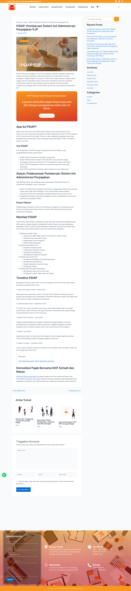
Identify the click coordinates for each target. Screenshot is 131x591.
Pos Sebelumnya (18, 390)
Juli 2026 (90, 72)
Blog (92, 7)
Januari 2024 (91, 78)
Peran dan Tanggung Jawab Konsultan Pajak (24, 421)
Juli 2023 (90, 88)
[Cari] (116, 19)
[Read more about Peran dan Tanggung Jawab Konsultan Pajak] (25, 410)
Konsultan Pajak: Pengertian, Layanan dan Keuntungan (46, 422)
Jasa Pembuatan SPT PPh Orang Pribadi (68, 423)
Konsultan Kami (57, 7)
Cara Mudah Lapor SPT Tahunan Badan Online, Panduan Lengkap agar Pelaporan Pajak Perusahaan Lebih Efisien (102, 54)
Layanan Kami (43, 7)
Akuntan (89, 97)
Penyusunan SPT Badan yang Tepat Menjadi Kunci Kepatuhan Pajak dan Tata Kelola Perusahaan (101, 39)
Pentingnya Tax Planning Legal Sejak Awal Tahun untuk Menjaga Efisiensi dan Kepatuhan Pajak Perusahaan (102, 46)
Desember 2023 (92, 82)
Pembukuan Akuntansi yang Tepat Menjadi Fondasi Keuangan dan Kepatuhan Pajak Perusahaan (101, 31)
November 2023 (92, 85)
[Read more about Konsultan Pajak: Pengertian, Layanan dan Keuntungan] (46, 411)
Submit (10, 579)
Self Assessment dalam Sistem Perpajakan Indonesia (36, 361)
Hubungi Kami (83, 7)
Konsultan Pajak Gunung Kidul (26, 376)
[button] (119, 7)
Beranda (33, 7)
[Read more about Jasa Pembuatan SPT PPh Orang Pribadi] (68, 412)
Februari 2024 (91, 75)
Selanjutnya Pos (75, 390)
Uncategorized (92, 103)
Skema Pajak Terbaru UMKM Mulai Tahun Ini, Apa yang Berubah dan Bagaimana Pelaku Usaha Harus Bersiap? (102, 61)
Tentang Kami (70, 7)
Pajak (17, 425)
